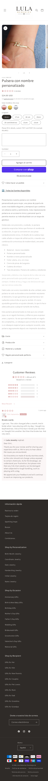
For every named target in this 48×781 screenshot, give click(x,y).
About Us (8, 533)
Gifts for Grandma (12, 701)
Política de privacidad (36, 768)
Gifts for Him (10, 668)
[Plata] (16, 107)
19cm (39, 117)
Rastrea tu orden (11, 511)
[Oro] (10, 107)
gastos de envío (8, 99)
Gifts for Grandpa (12, 707)
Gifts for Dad (10, 695)
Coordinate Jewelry (13, 559)
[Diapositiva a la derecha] (29, 73)
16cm (6, 117)
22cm (36, 122)
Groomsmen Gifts (12, 636)
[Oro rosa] (4, 107)
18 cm (27, 117)
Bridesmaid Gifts (11, 630)
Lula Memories (21, 765)
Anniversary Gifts (11, 597)
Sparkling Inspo (11, 522)
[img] (7, 411)
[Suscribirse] (36, 722)
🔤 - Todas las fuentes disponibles (16, 190)
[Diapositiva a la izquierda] (18, 73)
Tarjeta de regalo (11, 516)
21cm (25, 122)
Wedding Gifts (10, 625)
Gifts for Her (10, 662)
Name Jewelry (10, 581)
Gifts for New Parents (13, 673)
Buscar (7, 527)
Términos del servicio (18, 772)
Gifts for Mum (10, 690)
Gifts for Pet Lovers (12, 684)
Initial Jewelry (10, 576)
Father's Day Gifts (12, 619)
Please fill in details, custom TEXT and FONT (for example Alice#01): (22, 129)
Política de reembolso (19, 768)
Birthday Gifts (10, 608)
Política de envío (33, 772)
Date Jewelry (10, 565)
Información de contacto (20, 776)
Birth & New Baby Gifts (14, 602)
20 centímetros (10, 122)
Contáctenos (10, 538)
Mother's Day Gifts (12, 613)
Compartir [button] (8, 363)
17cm (17, 117)
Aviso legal (34, 776)
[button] (5, 10)
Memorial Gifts (10, 647)
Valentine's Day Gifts (13, 641)
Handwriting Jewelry (13, 570)
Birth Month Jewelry (13, 554)
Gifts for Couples (11, 679)
